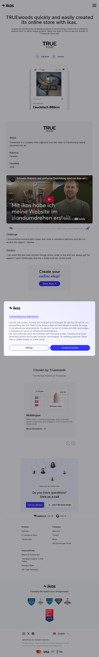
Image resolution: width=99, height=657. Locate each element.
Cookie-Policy (22, 339)
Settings (29, 348)
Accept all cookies (70, 348)
